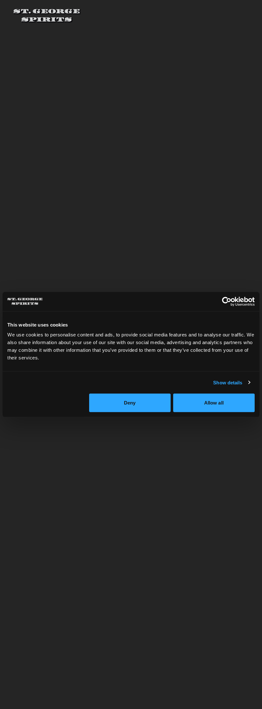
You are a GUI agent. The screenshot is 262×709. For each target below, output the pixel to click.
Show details (227, 382)
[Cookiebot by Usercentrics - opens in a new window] (227, 301)
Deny (129, 402)
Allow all (214, 402)
